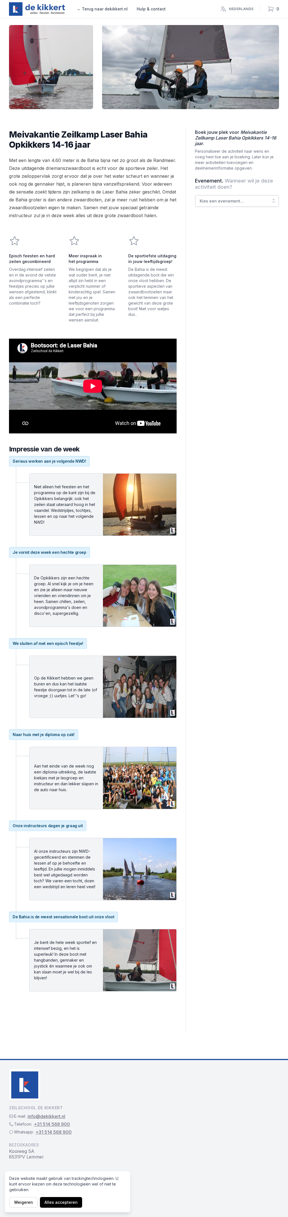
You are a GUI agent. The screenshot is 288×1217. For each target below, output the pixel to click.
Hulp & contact (151, 8)
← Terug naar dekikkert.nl (102, 8)
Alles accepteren (61, 1202)
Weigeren (23, 1202)
